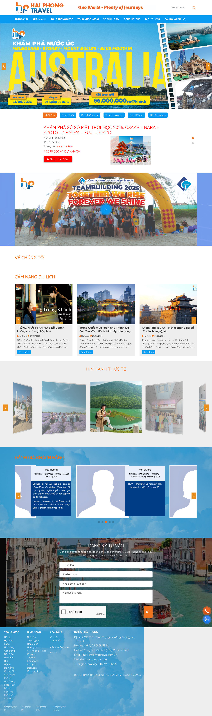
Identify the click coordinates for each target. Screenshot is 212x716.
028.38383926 (59, 159)
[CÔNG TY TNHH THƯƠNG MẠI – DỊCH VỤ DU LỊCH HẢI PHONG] (40, 7)
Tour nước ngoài (88, 19)
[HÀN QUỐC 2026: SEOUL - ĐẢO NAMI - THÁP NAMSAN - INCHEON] (106, 66)
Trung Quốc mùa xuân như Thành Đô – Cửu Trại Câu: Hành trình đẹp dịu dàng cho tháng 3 (105, 329)
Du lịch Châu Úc (90, 115)
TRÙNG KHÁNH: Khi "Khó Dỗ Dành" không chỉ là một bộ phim (40, 329)
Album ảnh (39, 19)
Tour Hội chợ (132, 19)
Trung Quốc (68, 115)
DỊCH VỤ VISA (152, 19)
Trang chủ (21, 19)
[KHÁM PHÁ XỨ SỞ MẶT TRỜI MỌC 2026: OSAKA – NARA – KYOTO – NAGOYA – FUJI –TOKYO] (131, 150)
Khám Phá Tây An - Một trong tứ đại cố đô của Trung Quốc (168, 329)
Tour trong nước (62, 19)
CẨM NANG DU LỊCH (175, 19)
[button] (4, 66)
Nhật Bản (50, 115)
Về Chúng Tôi (111, 19)
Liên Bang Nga (158, 115)
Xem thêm (24, 352)
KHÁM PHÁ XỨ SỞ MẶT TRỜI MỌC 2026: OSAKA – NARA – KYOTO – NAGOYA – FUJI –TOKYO (101, 130)
